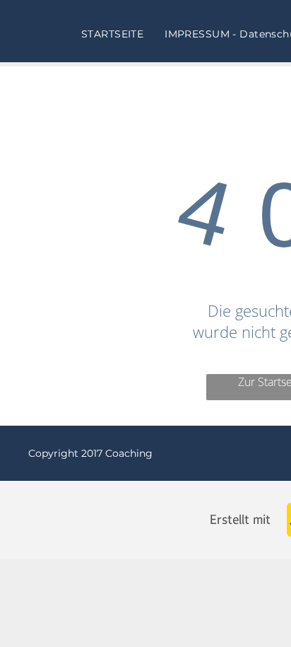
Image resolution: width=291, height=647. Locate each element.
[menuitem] (112, 34)
